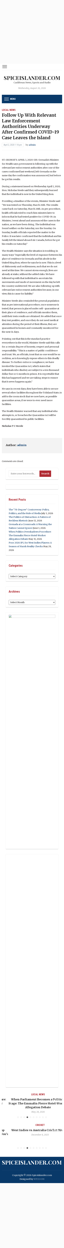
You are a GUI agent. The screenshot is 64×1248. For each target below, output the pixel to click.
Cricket (32, 1125)
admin (32, 144)
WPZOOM (39, 1179)
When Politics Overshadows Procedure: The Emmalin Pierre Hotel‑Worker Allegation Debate (30, 535)
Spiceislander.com (32, 77)
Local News (9, 110)
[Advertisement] (32, 32)
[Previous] (8, 1103)
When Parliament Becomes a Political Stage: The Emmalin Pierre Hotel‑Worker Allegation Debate (32, 1103)
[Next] (56, 1103)
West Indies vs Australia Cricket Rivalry (32, 1130)
